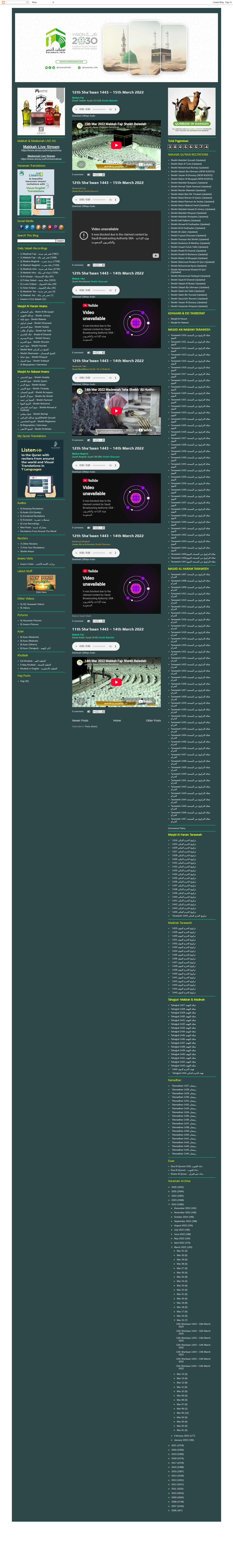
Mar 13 (181, 1378)
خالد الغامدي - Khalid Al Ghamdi (35, 334)
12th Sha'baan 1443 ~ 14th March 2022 (108, 273)
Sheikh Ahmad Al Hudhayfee (185, 224)
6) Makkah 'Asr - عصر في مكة (35, 295)
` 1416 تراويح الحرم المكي (183, 840)
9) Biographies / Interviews (33, 364)
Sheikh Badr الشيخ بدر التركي (34, 349)
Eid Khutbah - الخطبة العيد (33, 661)
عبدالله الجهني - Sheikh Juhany (35, 315)
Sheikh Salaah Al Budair (183, 283)
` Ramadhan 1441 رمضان (183, 1138)
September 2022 (183, 1221)
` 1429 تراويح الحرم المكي (183, 847)
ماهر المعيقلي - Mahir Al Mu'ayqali (37, 311)
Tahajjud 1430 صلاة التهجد (183, 1016)
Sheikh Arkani (27, 551)
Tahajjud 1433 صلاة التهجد (183, 1028)
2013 (174, 1480)
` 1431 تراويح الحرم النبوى (183, 939)
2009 (174, 1497)
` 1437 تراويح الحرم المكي (183, 885)
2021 (174, 1445)
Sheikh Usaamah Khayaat (184, 306)
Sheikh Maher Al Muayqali (184, 179)
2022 (174, 1204)
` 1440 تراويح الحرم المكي (183, 897)
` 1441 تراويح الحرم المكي (183, 900)
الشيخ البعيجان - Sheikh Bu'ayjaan (36, 392)
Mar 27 (181, 1268)
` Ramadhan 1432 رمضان (183, 1104)
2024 (174, 1196)
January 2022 (181, 1440)
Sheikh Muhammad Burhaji (185, 167)
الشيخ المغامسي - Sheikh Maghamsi (37, 421)
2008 (174, 1501)
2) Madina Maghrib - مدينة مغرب (36, 261)
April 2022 (179, 1242)
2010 (174, 1493)
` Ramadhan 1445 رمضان (183, 1153)
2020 (174, 1450)
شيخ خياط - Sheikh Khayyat (33, 357)
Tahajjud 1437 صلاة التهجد (183, 1043)
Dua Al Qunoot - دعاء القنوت (184, 1170)
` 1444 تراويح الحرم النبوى (183, 988)
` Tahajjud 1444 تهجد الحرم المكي (187, 1073)
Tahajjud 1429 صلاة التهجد (183, 1012)
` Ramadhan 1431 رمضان (183, 1101)
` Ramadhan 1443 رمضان (183, 1146)
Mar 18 (181, 1307)
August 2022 (181, 1225)
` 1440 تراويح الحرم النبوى (183, 973)
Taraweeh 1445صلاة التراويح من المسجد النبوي (193, 554)
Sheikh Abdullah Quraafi (183, 160)
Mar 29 (181, 1259)
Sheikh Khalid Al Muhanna (184, 254)
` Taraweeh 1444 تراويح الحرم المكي (189, 915)
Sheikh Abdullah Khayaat (183, 213)
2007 (174, 1506)
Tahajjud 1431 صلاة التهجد (183, 1020)
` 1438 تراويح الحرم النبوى (183, 966)
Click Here (41, 592)
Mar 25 (181, 1277)
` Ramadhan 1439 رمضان (183, 1131)
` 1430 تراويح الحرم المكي (183, 859)
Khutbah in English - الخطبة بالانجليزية (38, 668)
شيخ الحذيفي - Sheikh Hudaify (34, 377)
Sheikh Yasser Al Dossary (184, 175)
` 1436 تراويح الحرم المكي (183, 881)
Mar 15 (181, 1320)
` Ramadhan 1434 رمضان (183, 1112)
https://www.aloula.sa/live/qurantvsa (41, 150)
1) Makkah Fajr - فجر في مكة (34, 257)
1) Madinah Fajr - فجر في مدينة (35, 254)
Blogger (134, 1558)
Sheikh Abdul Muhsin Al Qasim (186, 197)
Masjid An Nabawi (180, 322)
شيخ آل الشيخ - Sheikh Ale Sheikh (36, 396)
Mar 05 (181, 1413)
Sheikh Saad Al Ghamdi (183, 279)
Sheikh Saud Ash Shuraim (184, 298)
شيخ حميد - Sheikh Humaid (33, 345)
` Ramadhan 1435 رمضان (183, 1116)
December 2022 (182, 1208)
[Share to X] (100, 174)
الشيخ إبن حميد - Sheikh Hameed (36, 400)
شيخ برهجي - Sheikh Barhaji (34, 414)
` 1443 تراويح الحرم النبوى (183, 985)
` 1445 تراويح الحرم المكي (183, 912)
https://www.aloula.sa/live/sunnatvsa (41, 159)
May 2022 (179, 1238)
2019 (174, 1454)
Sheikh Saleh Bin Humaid (183, 295)
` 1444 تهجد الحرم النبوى (182, 1069)
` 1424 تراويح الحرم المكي (183, 844)
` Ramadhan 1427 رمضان (183, 1085)
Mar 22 (181, 1290)
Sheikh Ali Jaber (179, 232)
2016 (174, 1467)
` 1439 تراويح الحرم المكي (183, 893)
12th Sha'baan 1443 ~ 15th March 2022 (108, 92)
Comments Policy (176, 828)
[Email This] (94, 174)
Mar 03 (181, 1421)
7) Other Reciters (29, 543)
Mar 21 (181, 1294)
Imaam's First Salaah (31, 299)
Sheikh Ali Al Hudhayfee (182, 228)
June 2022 (179, 1234)
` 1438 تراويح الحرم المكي (183, 889)
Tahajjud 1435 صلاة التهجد (183, 1035)
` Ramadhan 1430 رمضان (183, 1097)
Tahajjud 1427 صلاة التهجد (183, 1005)
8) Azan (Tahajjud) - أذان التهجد (35, 648)
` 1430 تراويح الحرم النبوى (183, 936)
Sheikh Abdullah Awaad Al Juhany (188, 209)
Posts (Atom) (91, 726)
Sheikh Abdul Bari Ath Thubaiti (186, 194)
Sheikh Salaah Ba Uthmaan (185, 171)
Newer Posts (80, 720)
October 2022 (181, 1217)
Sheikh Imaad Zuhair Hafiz (184, 247)
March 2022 (180, 1247)
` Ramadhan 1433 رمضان (183, 1108)
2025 (174, 1191)
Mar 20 (181, 1298)
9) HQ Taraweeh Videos (32, 604)
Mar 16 (181, 1316)
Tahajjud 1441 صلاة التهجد (183, 1058)
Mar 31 (181, 1251)
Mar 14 (181, 1374)
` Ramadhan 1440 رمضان (183, 1134)
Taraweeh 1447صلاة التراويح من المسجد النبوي (193, 561)
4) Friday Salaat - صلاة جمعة (34, 280)
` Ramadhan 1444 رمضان (183, 1150)
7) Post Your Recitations (32, 547)
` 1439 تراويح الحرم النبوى (183, 970)
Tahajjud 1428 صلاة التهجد (183, 1009)
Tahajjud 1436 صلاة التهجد (183, 1039)
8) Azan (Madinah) (29, 637)
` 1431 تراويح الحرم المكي (183, 863)
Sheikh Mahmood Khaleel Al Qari (187, 262)
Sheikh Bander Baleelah (183, 190)
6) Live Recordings (29, 523)
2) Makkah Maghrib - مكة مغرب (36, 265)
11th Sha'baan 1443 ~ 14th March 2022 (108, 629)
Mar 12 (181, 1382)
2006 (174, 1510)
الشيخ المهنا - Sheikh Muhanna (35, 403)
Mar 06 (181, 1408)
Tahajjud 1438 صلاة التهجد (183, 1046)
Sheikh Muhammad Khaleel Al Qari (188, 269)
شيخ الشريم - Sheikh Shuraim (34, 342)
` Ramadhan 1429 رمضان (183, 1093)
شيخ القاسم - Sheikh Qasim (33, 381)
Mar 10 (181, 1391)
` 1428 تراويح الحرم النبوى (183, 932)
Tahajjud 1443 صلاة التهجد (183, 1065)
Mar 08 (181, 1400)
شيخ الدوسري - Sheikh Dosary (35, 338)
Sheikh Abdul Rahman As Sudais (187, 201)
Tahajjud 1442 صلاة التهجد (183, 1062)
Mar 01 (181, 1430)
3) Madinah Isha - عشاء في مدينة (36, 269)
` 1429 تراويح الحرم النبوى (183, 928)
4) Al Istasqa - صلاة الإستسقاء (34, 276)
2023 (174, 1200)
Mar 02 (181, 1426)
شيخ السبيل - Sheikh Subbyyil (34, 360)
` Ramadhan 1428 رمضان (183, 1089)
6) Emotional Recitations (32, 516)
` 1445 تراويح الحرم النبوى (183, 992)
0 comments (78, 174)
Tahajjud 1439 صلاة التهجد (183, 1050)
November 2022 (182, 1212)
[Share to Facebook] (103, 174)
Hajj (22, 681)
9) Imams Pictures (29, 624)
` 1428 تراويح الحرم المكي (183, 855)
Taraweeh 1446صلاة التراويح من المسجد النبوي (193, 558)
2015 (174, 1471)
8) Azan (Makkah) (29, 641)
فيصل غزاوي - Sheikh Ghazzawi (36, 323)
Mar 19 (181, 1303)
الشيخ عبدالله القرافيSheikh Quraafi (37, 417)
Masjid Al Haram (179, 318)
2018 (174, 1458)
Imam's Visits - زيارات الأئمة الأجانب (37, 564)
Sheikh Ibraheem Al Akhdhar (185, 243)
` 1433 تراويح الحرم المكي (183, 870)
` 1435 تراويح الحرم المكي (183, 878)
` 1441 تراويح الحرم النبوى (183, 977)
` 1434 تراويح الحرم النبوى (183, 951)
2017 (174, 1463)
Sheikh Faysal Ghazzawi (183, 235)
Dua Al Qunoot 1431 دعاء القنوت (187, 1166)
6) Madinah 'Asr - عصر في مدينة (36, 291)
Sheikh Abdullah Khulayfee (184, 216)
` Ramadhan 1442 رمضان (183, 1142)
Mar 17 (181, 1311)
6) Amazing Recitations (31, 508)
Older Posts (153, 720)
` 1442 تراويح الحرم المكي (183, 904)
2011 (174, 1488)
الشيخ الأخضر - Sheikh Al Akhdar (36, 429)
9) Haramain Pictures (31, 620)
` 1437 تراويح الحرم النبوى (183, 962)
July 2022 (179, 1229)
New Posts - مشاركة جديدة (33, 527)
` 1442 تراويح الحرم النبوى (183, 981)
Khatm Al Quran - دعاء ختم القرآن (187, 1174)
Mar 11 (180, 1387)
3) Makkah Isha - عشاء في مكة (35, 272)
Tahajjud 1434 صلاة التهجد (183, 1031)
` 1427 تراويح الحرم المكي (183, 851)
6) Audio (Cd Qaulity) (30, 512)
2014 (174, 1475)
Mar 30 (181, 1255)
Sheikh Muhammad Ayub (184, 265)
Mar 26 (181, 1272)
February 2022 (182, 1435)
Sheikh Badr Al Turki (181, 164)
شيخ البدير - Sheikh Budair (33, 384)
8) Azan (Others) (28, 644)
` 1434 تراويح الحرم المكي (183, 874)
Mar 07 (181, 1404)
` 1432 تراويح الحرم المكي (183, 866)
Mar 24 (181, 1281)
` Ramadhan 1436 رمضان (183, 1119)
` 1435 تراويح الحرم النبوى (183, 954)
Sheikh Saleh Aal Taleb (182, 291)
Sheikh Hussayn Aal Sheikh (185, 239)
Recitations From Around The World (38, 531)
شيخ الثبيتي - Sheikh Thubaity (34, 388)
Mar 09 (181, 1395)
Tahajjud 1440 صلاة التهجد (183, 1054)
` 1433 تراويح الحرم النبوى (183, 947)
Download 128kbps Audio (83, 116)
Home (117, 720)
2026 (174, 1187)
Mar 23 (181, 1285)
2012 (174, 1484)
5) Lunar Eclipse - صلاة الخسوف (36, 284)
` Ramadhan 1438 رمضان (183, 1127)
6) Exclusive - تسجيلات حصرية (34, 520)
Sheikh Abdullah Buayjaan (184, 182)
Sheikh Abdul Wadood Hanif (185, 205)
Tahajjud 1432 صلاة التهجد (183, 1024)
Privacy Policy (116, 1535)
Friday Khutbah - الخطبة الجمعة (35, 664)
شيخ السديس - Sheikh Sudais (34, 327)
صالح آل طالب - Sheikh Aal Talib (35, 330)
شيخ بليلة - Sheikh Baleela (33, 319)
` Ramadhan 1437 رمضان (183, 1123)
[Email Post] (88, 174)
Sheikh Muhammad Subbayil (185, 276)
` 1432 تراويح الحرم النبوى (183, 943)
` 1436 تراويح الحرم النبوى (183, 958)
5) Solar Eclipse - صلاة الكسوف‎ (35, 288)
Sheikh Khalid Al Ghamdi (183, 250)
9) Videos (25, 608)
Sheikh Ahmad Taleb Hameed (186, 186)
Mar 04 (181, 1417)
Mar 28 (181, 1264)
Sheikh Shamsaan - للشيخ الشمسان (37, 353)
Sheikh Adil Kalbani (181, 220)
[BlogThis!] (97, 174)
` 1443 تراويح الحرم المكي (183, 908)
